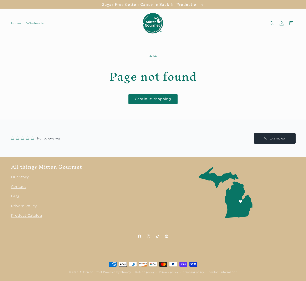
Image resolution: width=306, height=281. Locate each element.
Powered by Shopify (117, 272)
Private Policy (24, 206)
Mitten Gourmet (91, 272)
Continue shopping (153, 99)
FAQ (15, 196)
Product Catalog (26, 216)
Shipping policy (193, 272)
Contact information (223, 272)
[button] (272, 23)
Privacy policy (168, 272)
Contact (18, 186)
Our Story (20, 177)
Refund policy (145, 272)
